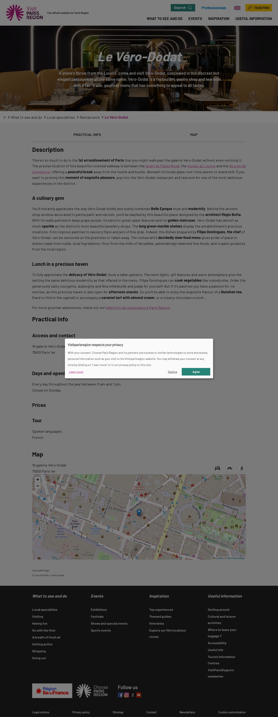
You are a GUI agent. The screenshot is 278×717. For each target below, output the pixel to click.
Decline (172, 371)
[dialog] (139, 359)
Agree (196, 371)
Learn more (76, 371)
